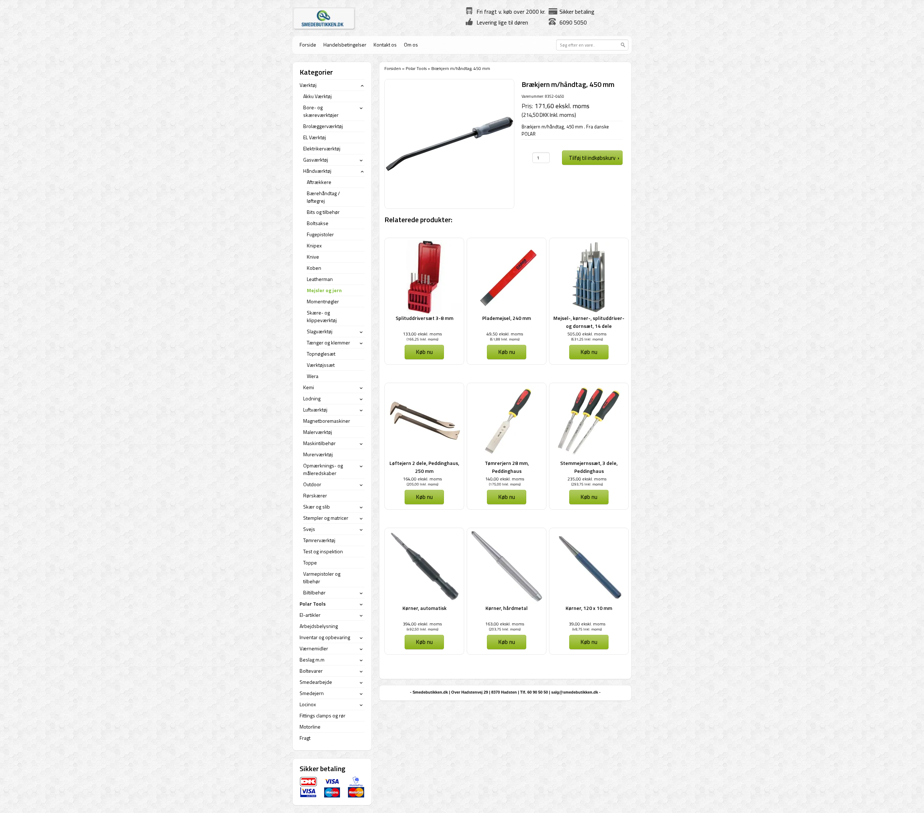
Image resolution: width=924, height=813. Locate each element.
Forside (308, 44)
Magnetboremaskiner (326, 421)
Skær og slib (316, 506)
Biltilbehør (314, 592)
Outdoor (312, 484)
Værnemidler (314, 648)
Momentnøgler (323, 301)
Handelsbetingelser (344, 44)
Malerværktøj (317, 432)
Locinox (308, 704)
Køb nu (424, 351)
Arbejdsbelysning (319, 626)
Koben (314, 268)
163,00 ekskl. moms (504, 623)
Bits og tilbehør (323, 212)
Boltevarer (311, 670)
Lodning (312, 398)
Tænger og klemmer (328, 342)
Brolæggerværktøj (323, 126)
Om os (411, 44)
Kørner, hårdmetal (506, 608)
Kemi (308, 387)
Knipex (314, 245)
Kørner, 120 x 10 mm (589, 608)
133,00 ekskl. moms (422, 333)
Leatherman (320, 279)
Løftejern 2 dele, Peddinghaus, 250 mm (424, 467)
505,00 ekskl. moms (586, 333)
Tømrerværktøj (319, 540)
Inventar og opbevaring (325, 637)
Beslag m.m (312, 659)
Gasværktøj (315, 159)
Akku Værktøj (317, 96)
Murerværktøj (318, 454)
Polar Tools (416, 68)
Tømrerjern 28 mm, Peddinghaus (507, 467)
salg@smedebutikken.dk (574, 692)
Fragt (305, 738)
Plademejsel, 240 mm (506, 318)
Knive (313, 256)
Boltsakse (317, 223)
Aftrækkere (319, 182)
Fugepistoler (320, 234)
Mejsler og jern (324, 290)
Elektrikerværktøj (321, 148)
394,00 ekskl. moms (422, 623)
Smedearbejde (316, 682)
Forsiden (392, 68)
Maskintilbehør (319, 443)
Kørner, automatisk (424, 608)
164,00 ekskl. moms (422, 478)
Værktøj (308, 85)
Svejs (309, 529)
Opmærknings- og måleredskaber (323, 469)
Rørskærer (315, 495)
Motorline (310, 726)
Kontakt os (385, 44)
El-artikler (310, 615)
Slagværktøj (319, 331)
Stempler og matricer (325, 518)
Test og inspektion (323, 551)
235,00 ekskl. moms (586, 478)
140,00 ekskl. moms (504, 478)
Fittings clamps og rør (322, 715)
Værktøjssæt (321, 365)
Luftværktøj (315, 409)
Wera (312, 376)
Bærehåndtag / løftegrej (323, 197)
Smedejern (312, 693)
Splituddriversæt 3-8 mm (424, 318)
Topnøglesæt (321, 353)
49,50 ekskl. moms (505, 333)
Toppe (310, 562)
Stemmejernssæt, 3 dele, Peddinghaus (589, 467)
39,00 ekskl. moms (587, 623)
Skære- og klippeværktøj (322, 316)
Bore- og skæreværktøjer (321, 111)
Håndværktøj (317, 171)
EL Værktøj (314, 137)
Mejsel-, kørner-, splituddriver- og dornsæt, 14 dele (588, 322)
